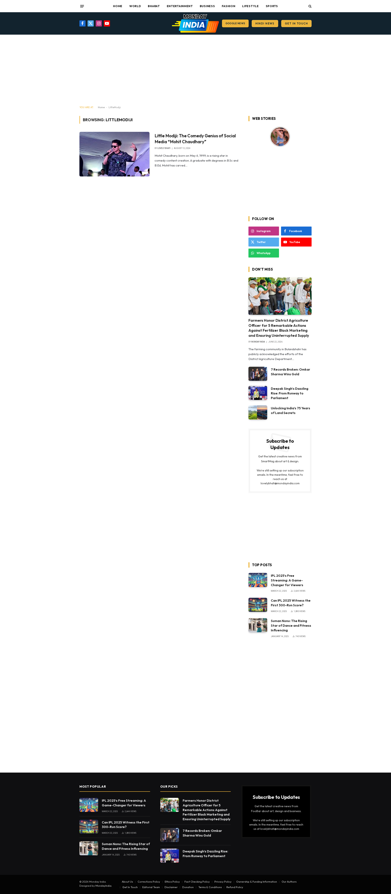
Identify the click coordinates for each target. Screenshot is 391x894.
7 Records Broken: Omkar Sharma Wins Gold (290, 371)
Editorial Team (151, 887)
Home (117, 6)
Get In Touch (296, 23)
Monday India (258, 342)
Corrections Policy (149, 881)
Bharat (154, 6)
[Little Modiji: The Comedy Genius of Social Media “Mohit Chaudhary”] (114, 154)
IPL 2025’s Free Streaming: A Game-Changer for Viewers (287, 580)
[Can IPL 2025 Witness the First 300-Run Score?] (257, 605)
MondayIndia (103, 885)
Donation (188, 887)
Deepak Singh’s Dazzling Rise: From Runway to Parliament (289, 393)
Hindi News (265, 23)
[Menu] (82, 6)
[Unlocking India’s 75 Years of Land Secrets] (257, 412)
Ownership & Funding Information (256, 881)
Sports (272, 6)
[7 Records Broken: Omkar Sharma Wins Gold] (257, 374)
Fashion (228, 6)
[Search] (310, 6)
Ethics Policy (172, 881)
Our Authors (289, 881)
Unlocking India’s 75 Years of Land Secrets (290, 410)
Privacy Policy (223, 881)
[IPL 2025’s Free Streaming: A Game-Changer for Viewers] (257, 580)
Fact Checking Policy (197, 881)
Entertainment (180, 6)
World (135, 6)
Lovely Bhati (163, 148)
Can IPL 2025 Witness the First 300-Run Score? (291, 602)
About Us (127, 881)
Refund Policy (234, 887)
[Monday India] (195, 23)
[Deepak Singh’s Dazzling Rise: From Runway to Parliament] (257, 393)
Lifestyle (250, 6)
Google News (235, 23)
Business (207, 6)
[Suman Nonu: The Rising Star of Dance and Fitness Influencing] (257, 625)
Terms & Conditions (210, 887)
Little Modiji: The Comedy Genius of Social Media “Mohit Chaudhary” (195, 138)
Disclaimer (171, 887)
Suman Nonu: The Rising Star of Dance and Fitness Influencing (291, 625)
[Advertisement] (195, 70)
